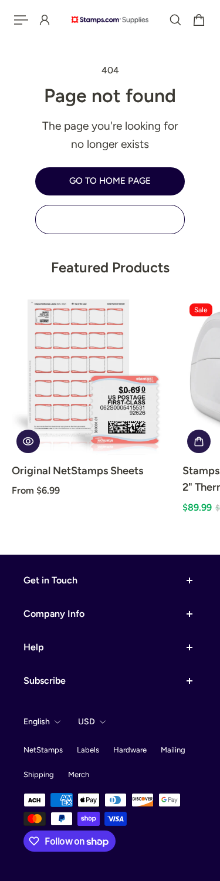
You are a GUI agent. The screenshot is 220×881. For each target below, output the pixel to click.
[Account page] (44, 20)
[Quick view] (28, 441)
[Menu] (21, 20)
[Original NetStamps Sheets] (92, 377)
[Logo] (110, 20)
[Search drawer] (175, 20)
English (36, 722)
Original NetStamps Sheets (77, 470)
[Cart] (199, 20)
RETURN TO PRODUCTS (110, 219)
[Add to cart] (199, 441)
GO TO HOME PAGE (110, 180)
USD (86, 722)
